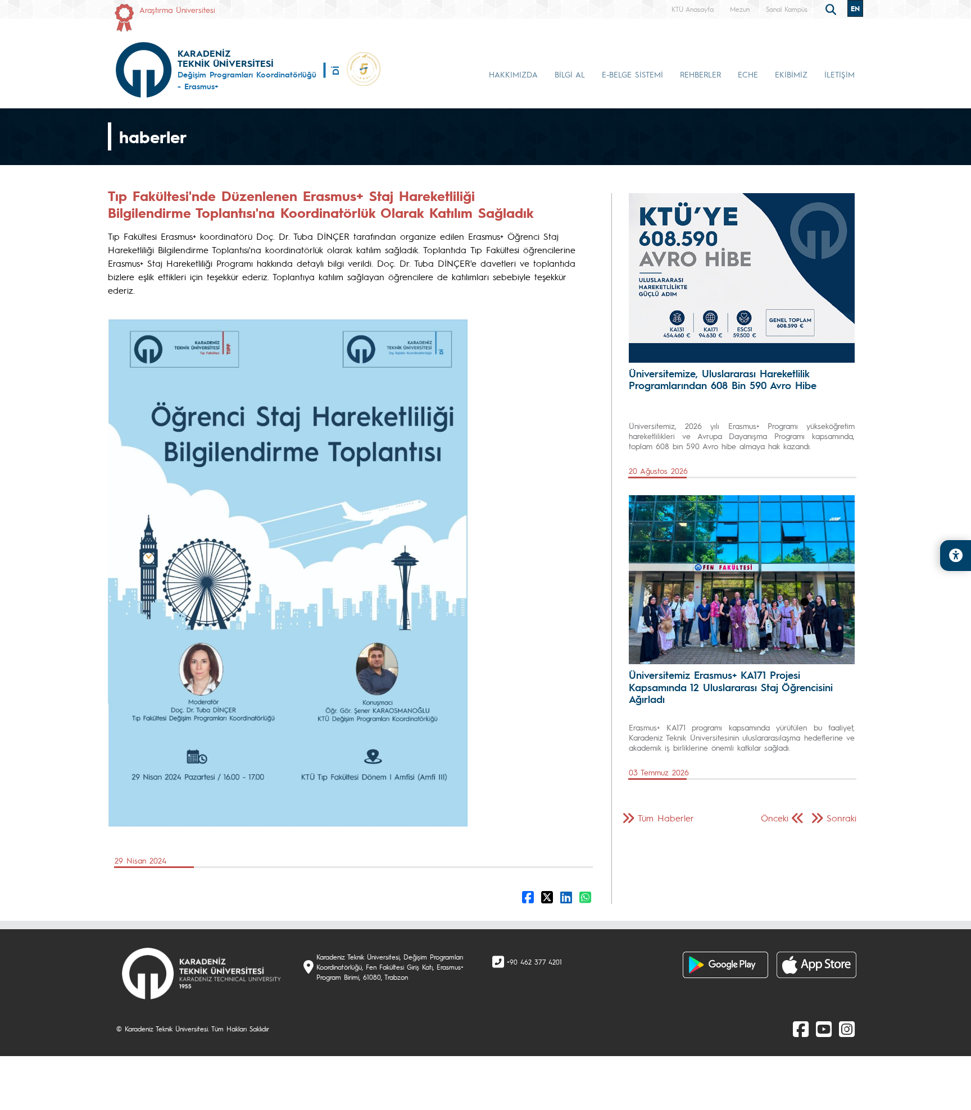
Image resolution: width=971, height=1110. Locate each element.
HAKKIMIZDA (513, 74)
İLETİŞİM (839, 74)
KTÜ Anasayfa (692, 8)
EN (855, 8)
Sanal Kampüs (786, 8)
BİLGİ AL (570, 74)
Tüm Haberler (666, 818)
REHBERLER (700, 74)
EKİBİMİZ (791, 74)
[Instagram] (847, 1028)
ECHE (748, 74)
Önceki (774, 818)
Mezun (740, 8)
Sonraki (841, 818)
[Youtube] (824, 1028)
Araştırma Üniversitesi (177, 9)
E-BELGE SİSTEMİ (632, 74)
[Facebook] (801, 1028)
